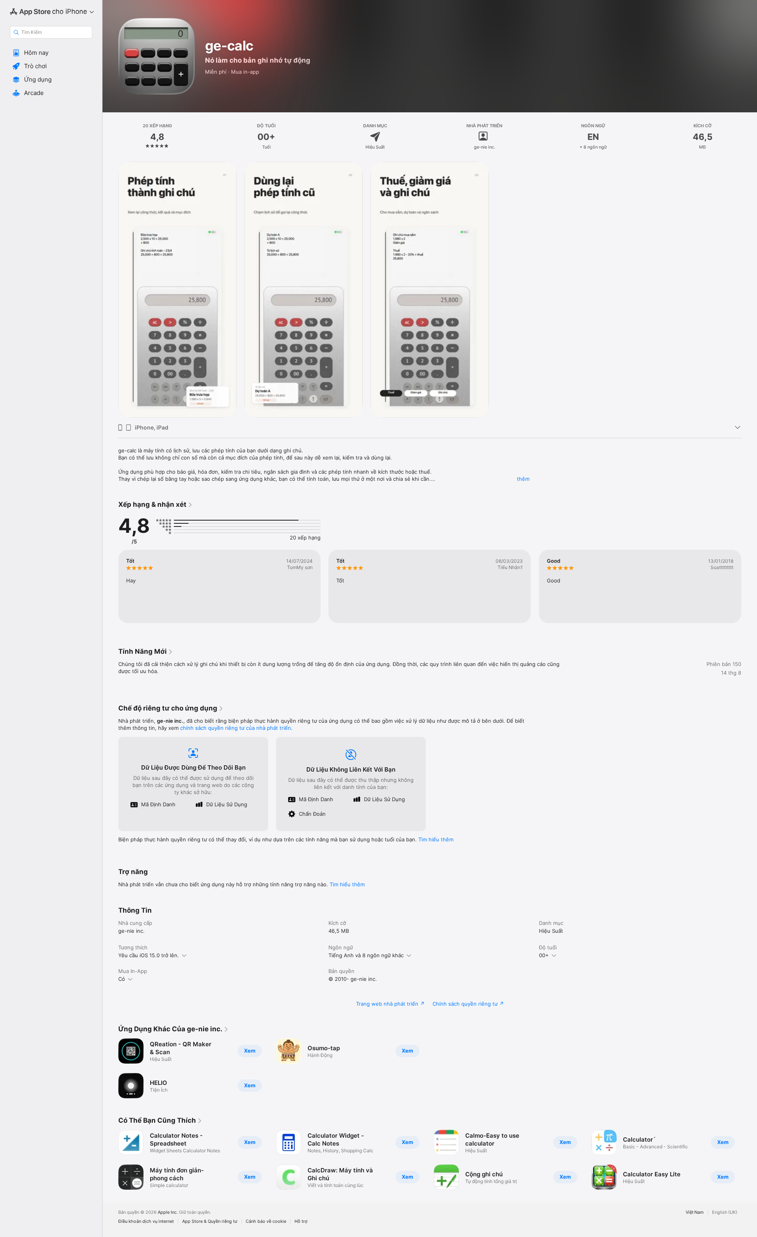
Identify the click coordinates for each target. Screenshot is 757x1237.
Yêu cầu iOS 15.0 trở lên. (148, 955)
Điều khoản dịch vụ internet (146, 1221)
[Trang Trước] (110, 586)
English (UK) (724, 1212)
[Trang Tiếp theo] (749, 586)
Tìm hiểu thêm (435, 839)
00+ (544, 955)
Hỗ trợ (301, 1221)
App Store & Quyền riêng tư (209, 1221)
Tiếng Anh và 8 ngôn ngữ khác (366, 955)
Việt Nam (695, 1212)
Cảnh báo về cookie (266, 1221)
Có (121, 979)
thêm (523, 479)
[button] (51, 53)
